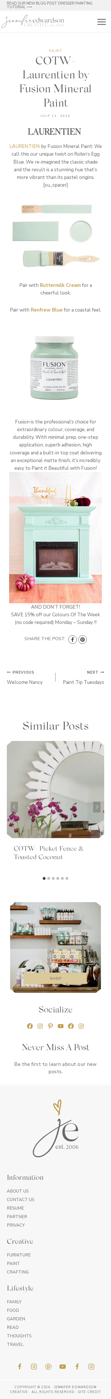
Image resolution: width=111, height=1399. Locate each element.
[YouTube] (62, 1366)
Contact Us (20, 1199)
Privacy (16, 1225)
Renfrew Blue (47, 310)
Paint (55, 51)
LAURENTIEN (24, 146)
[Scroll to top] (97, 1393)
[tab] (44, 878)
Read (13, 1327)
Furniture (19, 1255)
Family (14, 1302)
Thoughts (19, 1336)
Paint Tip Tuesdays (83, 678)
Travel (15, 1344)
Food (13, 1310)
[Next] (96, 807)
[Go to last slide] (14, 807)
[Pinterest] (82, 639)
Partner (17, 1217)
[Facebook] (72, 639)
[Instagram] (34, 1366)
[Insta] (91, 1366)
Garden (16, 1319)
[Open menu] (100, 21)
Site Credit (89, 1392)
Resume (15, 1208)
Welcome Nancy (25, 678)
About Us (18, 1191)
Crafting (18, 1272)
